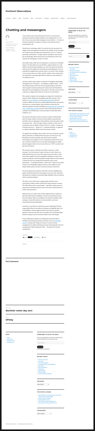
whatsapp (13, 50)
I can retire (40, 361)
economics (38, 18)
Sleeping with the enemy (44, 399)
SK (6, 39)
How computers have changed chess (47, 401)
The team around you (43, 362)
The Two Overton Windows (44, 398)
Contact (8, 18)
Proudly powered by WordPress (25, 424)
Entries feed (10, 339)
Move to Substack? (42, 367)
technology (13, 45)
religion (62, 18)
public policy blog (48, 100)
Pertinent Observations (18, 11)
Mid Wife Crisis (41, 370)
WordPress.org (10, 342)
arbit (19, 18)
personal (12, 44)
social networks (71, 18)
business (25, 18)
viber (13, 49)
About (14, 18)
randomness (54, 18)
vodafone (8, 50)
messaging (11, 47)
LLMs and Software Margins (45, 373)
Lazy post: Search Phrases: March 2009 (47, 403)
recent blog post (34, 100)
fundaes (46, 18)
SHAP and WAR (41, 372)
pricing (7, 49)
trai (10, 49)
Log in (8, 337)
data (32, 18)
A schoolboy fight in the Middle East (46, 364)
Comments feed (10, 340)
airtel (7, 47)
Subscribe (40, 347)
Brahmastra (41, 369)
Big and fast (41, 366)
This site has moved (43, 359)
